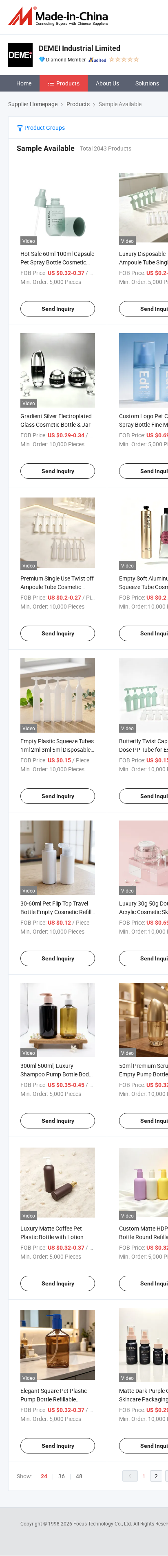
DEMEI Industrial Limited (79, 48)
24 (44, 1476)
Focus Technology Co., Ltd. (103, 1523)
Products (68, 83)
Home (23, 83)
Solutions (147, 83)
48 (79, 1476)
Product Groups (44, 127)
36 (61, 1476)
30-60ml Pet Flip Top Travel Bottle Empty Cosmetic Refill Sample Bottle (55, 911)
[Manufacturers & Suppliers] (59, 16)
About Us (107, 83)
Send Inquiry (58, 309)
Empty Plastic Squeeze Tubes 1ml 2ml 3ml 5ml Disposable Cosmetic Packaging (57, 749)
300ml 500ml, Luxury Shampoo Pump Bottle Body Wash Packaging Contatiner (56, 1074)
